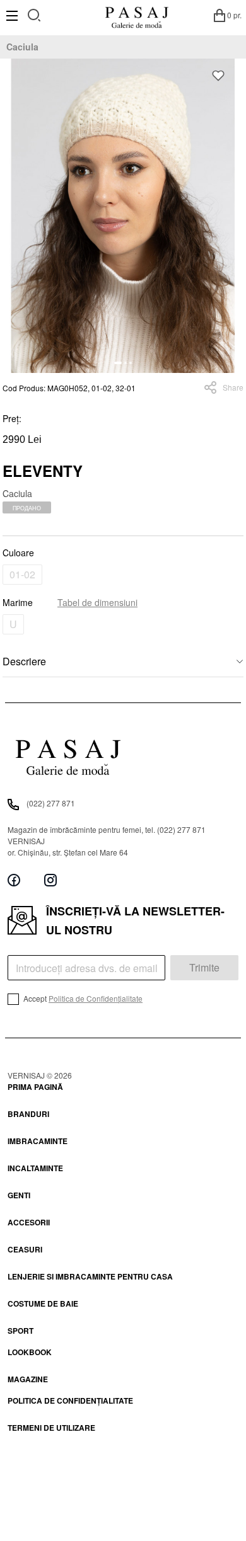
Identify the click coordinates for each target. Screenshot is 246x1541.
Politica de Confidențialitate (96, 998)
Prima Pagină (35, 1086)
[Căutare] (34, 13)
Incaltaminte (35, 1168)
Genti (19, 1195)
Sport (20, 1330)
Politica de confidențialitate (70, 1400)
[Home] (136, 15)
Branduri (28, 1114)
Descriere (24, 661)
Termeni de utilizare (51, 1427)
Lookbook (30, 1352)
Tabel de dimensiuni (97, 602)
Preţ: (12, 418)
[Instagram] (50, 880)
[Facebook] (14, 880)
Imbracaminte (37, 1141)
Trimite (204, 967)
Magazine (28, 1379)
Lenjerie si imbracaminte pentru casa (90, 1276)
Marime (70, 602)
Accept (82, 998)
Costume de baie (43, 1303)
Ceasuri (25, 1249)
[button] (118, 363)
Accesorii (29, 1222)
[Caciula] (123, 216)
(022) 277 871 (50, 803)
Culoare (18, 552)
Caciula (22, 46)
